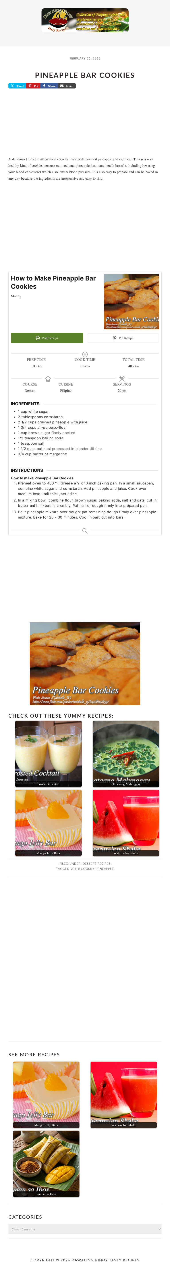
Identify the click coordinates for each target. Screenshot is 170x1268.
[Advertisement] (85, 124)
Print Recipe (49, 338)
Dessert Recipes (96, 864)
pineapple (105, 869)
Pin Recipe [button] (125, 338)
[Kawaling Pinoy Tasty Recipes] (85, 33)
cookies (88, 869)
